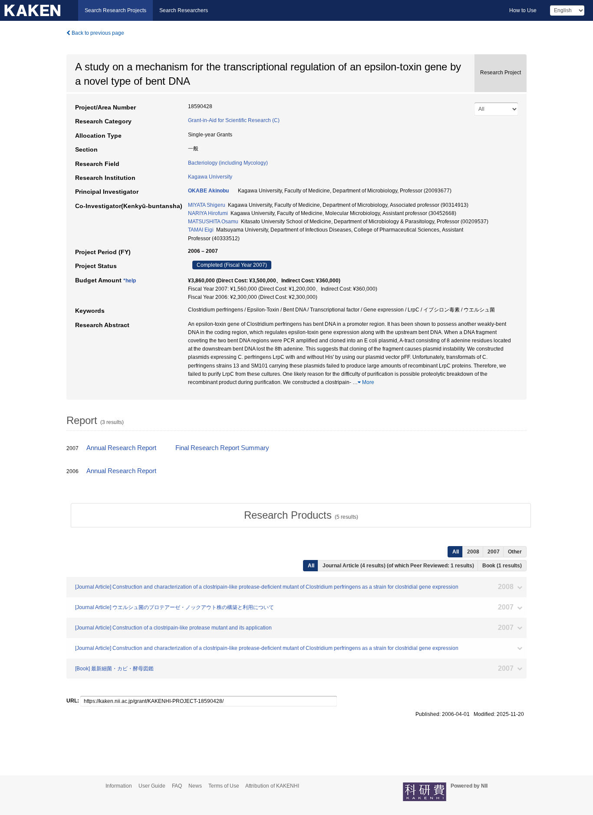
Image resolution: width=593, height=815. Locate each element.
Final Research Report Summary (222, 447)
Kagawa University (210, 177)
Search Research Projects (115, 10)
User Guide (151, 786)
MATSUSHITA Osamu (213, 222)
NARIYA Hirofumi (208, 213)
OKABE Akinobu (208, 191)
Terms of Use (223, 786)
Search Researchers (183, 10)
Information (118, 786)
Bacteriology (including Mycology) (228, 163)
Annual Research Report (121, 447)
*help (129, 281)
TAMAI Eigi (201, 230)
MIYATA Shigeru (206, 205)
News (195, 786)
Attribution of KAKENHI (272, 786)
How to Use (523, 10)
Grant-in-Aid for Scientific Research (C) (234, 120)
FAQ (177, 786)
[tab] (301, 515)
